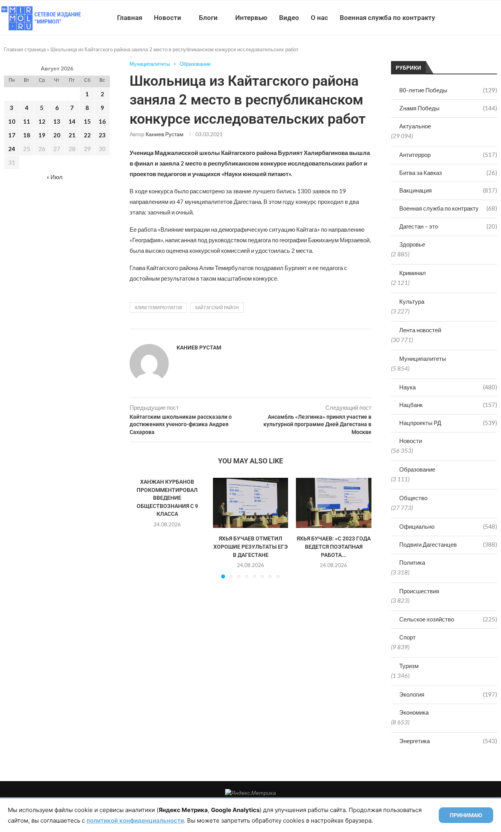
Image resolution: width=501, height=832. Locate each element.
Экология (448, 694)
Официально (448, 526)
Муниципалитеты (422, 358)
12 (41, 121)
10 (11, 121)
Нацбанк (448, 404)
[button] (140, 527)
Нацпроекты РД (448, 422)
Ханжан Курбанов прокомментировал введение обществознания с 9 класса (167, 498)
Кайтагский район (217, 307)
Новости (167, 18)
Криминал (412, 272)
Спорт (407, 637)
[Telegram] (477, 17)
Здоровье (412, 244)
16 (102, 121)
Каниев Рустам (165, 134)
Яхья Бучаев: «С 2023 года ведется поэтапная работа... (334, 546)
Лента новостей (420, 329)
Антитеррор (448, 154)
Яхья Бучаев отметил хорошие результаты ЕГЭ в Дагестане (250, 546)
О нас (319, 18)
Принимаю (466, 815)
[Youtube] (460, 17)
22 (87, 135)
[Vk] (469, 17)
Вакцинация (448, 190)
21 (72, 135)
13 (56, 121)
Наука (448, 387)
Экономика (414, 712)
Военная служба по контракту (387, 18)
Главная (129, 18)
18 (26, 135)
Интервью (251, 18)
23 (102, 135)
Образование (417, 469)
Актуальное (415, 126)
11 (26, 121)
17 (11, 135)
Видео (289, 18)
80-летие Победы (448, 90)
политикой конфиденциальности (135, 820)
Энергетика (448, 740)
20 (56, 135)
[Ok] (485, 17)
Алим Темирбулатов (158, 307)
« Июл (55, 176)
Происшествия (419, 590)
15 (87, 121)
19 (41, 135)
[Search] (497, 17)
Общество (413, 497)
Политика (412, 562)
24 (11, 148)
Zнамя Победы (448, 108)
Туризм (408, 665)
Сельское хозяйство (448, 619)
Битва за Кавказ (448, 172)
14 (72, 121)
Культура (411, 301)
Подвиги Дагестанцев (448, 544)
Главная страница (25, 49)
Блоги (208, 18)
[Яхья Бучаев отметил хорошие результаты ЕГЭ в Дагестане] (250, 503)
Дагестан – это (448, 226)
